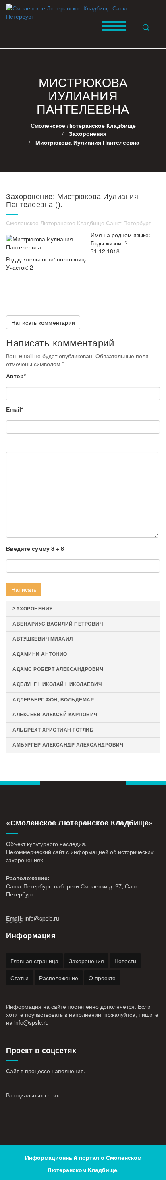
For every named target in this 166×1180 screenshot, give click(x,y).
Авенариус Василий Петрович (57, 623)
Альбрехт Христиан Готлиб (52, 729)
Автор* (16, 376)
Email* (14, 409)
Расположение (58, 978)
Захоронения (32, 608)
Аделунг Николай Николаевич (57, 684)
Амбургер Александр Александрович (67, 744)
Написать (23, 589)
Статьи (19, 978)
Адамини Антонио (39, 654)
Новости (125, 961)
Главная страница (34, 961)
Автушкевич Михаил (42, 638)
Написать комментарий (43, 322)
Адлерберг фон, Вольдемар (53, 699)
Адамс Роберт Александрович (57, 669)
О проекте (102, 978)
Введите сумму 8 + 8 (35, 548)
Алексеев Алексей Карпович (55, 714)
